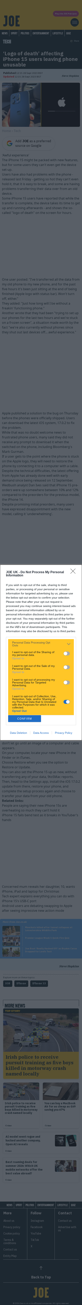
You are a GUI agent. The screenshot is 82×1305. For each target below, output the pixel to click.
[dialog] (41, 652)
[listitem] (41, 644)
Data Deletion (18, 732)
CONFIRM (24, 718)
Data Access (41, 732)
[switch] (66, 653)
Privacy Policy (63, 732)
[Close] (74, 572)
